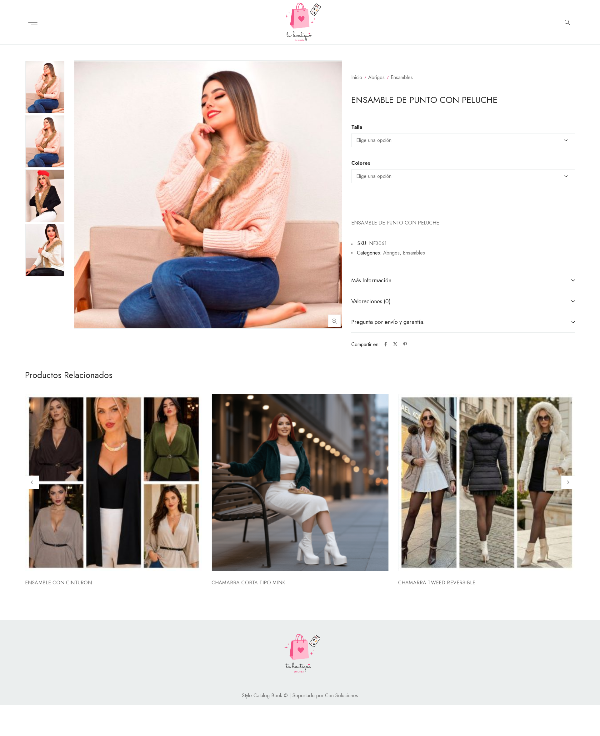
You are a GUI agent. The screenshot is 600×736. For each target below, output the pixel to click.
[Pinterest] (405, 344)
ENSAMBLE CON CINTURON (58, 582)
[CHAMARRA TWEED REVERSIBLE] (486, 482)
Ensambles (402, 77)
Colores (360, 163)
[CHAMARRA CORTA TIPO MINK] (300, 482)
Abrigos (376, 77)
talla (356, 127)
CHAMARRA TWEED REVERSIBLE (436, 582)
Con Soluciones (341, 695)
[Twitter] (395, 344)
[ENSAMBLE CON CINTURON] (113, 482)
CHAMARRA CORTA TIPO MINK (248, 582)
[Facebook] (385, 344)
